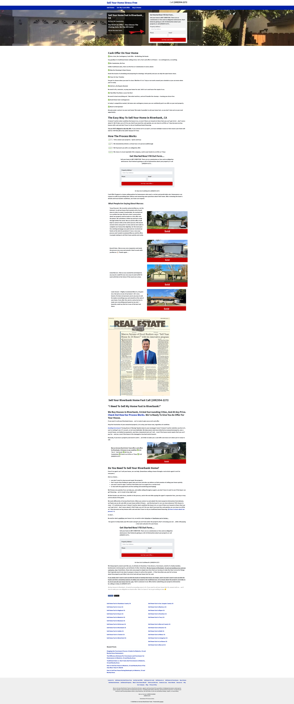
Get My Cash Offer (138, 680)
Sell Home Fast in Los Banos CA (157, 641)
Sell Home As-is (160, 680)
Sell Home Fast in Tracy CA (156, 617)
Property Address (155, 27)
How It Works (171, 682)
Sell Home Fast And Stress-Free (123, 680)
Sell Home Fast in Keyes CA (115, 614)
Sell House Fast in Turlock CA (115, 635)
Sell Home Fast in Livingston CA (157, 638)
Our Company (140, 685)
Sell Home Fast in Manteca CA (157, 607)
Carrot (161, 702)
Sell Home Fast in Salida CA (115, 631)
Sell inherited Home (113, 682)
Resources (179, 682)
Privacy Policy (153, 685)
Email (170, 33)
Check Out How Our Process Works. (126, 415)
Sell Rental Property (126, 682)
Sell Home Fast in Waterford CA (116, 638)
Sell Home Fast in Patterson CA (116, 624)
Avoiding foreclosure (114, 428)
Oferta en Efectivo (153, 682)
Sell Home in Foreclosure (171, 680)
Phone (152, 33)
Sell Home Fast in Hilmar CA (156, 635)
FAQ (185, 682)
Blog (147, 685)
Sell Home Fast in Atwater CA (157, 628)
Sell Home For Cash (149, 680)
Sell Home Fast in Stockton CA (157, 614)
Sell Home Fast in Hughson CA (116, 610)
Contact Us (111, 680)
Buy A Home (183, 680)
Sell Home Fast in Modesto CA (116, 617)
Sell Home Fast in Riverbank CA (116, 628)
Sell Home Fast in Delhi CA (156, 631)
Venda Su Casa (163, 682)
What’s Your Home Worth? (140, 682)
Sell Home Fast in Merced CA (157, 645)
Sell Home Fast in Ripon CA (156, 610)
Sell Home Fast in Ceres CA (115, 607)
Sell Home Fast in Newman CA (116, 621)
